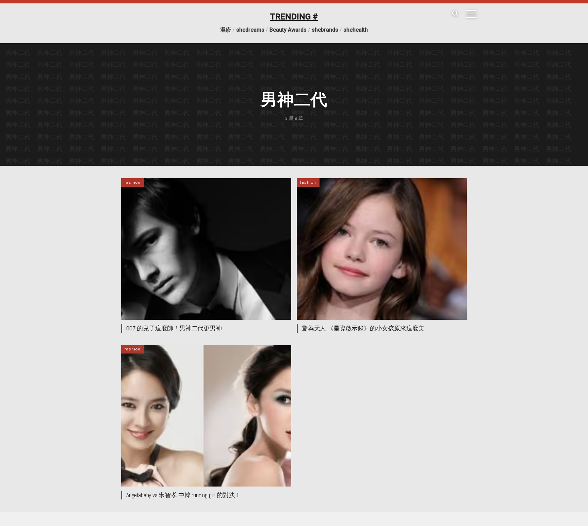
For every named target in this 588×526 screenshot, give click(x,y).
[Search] (455, 13)
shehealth (355, 30)
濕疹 (225, 30)
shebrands (325, 30)
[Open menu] (471, 14)
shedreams (250, 30)
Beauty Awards (288, 30)
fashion (133, 182)
